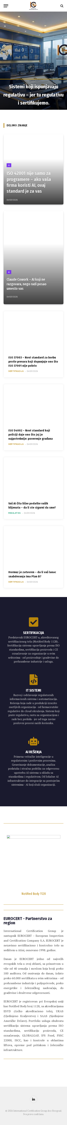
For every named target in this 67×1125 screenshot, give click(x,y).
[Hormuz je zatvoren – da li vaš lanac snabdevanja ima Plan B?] (33, 545)
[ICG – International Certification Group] (33, 6)
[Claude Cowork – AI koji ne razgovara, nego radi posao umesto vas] (33, 257)
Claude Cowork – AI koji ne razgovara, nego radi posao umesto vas (26, 284)
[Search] (61, 6)
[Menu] (6, 6)
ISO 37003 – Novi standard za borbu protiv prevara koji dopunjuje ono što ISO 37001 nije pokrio (33, 362)
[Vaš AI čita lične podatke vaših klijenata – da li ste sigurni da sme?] (33, 477)
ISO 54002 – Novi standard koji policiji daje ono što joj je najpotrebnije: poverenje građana (30, 435)
